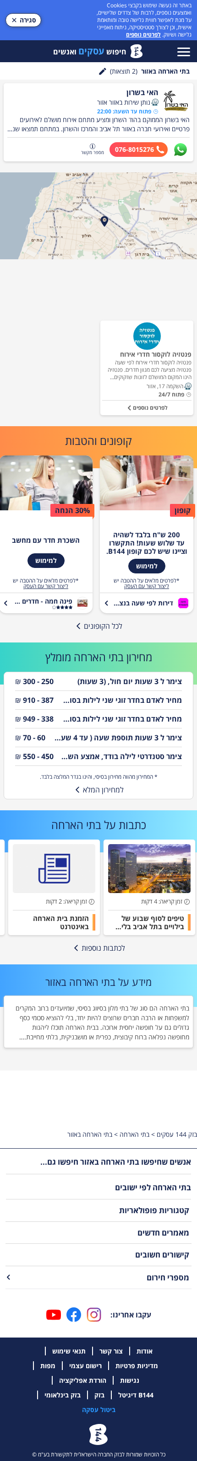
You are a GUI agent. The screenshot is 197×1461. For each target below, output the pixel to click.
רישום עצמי (85, 1365)
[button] (155, 102)
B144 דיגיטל (135, 1395)
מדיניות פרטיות (136, 1365)
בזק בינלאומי (62, 1395)
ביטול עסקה (98, 1409)
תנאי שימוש (69, 1351)
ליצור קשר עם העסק (146, 586)
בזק (99, 1395)
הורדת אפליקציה (82, 1380)
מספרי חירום (168, 1277)
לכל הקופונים (103, 626)
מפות (47, 1365)
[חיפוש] (102, 71)
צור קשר (111, 1351)
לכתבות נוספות (103, 948)
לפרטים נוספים (143, 34)
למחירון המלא (103, 790)
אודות (145, 1351)
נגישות (129, 1380)
